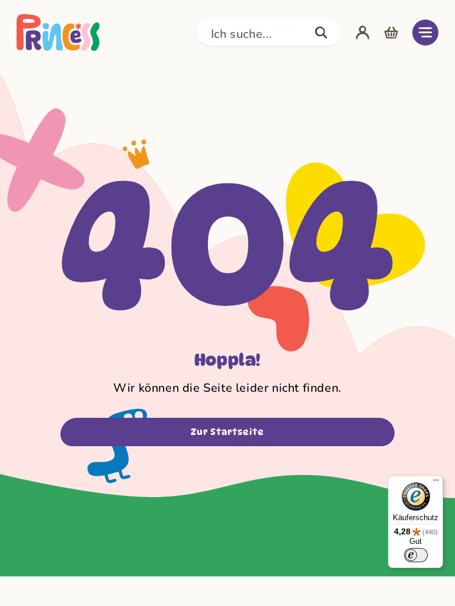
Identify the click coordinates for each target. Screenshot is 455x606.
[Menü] (436, 483)
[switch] (416, 555)
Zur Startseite (227, 432)
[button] (269, 33)
